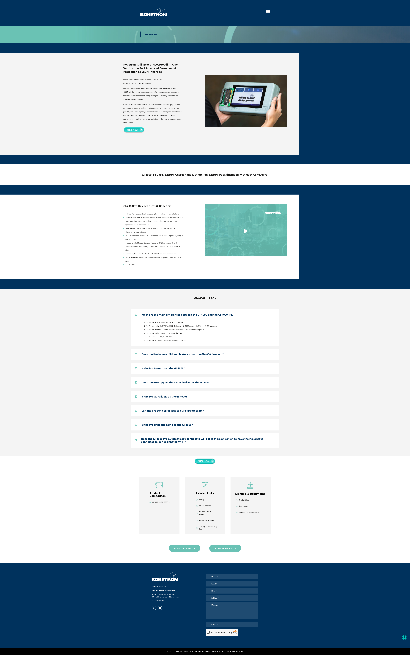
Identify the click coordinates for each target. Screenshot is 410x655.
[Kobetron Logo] (153, 11)
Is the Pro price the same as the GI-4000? (167, 424)
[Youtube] (160, 608)
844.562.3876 (170, 591)
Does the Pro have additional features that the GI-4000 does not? (182, 354)
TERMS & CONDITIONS (234, 652)
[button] (205, 314)
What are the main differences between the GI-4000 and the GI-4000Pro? (187, 314)
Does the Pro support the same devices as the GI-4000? (176, 382)
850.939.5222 (161, 587)
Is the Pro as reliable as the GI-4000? (164, 396)
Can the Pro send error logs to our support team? (172, 410)
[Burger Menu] (268, 11)
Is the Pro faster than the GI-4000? (163, 368)
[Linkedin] (154, 608)
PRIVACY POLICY (217, 652)
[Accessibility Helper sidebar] (404, 637)
